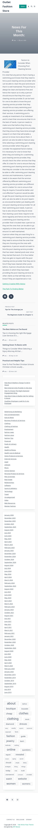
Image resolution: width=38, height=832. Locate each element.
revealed (20, 754)
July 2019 (7, 689)
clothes (23, 713)
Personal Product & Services (14, 474)
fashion (10, 736)
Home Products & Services (13, 456)
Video (6, 500)
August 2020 (8, 651)
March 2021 (8, 630)
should (8, 762)
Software (7, 485)
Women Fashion (10, 506)
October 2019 (9, 681)
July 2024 (7, 568)
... (17, 335)
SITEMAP (29, 819)
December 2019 (10, 675)
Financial (7, 441)
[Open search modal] (31, 6)
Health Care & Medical (12, 453)
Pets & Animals (9, 477)
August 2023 (8, 589)
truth (23, 771)
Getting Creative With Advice (14, 284)
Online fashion (9, 471)
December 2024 (10, 554)
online (11, 749)
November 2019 (10, 678)
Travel (6, 494)
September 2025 (10, 527)
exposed (8, 732)
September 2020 (10, 648)
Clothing (7, 423)
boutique (11, 708)
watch (9, 778)
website (22, 778)
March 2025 (8, 545)
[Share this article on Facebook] (5, 296)
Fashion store (9, 435)
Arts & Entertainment (11, 415)
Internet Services (10, 459)
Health (6, 447)
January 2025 (9, 551)
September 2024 (10, 562)
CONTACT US (11, 819)
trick (16, 771)
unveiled (29, 775)
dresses (23, 723)
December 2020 (10, 639)
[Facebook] (7, 800)
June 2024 (7, 571)
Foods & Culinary (10, 444)
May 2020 (7, 660)
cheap (9, 713)
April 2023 (8, 601)
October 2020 (9, 645)
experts (21, 728)
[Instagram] (17, 800)
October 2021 (9, 613)
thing (16, 767)
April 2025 (8, 542)
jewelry (10, 741)
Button (23, 6)
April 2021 (8, 627)
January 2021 (9, 636)
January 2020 (9, 672)
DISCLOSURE (20, 819)
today (8, 770)
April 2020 (8, 663)
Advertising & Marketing (13, 412)
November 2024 (10, 556)
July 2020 (7, 654)
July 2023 (7, 592)
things (23, 767)
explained (29, 728)
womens (26, 783)
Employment (8, 429)
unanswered (9, 775)
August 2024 (8, 565)
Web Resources (9, 503)
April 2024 (8, 577)
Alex (15, 40)
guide (23, 736)
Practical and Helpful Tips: (13, 360)
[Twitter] (12, 800)
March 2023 (8, 604)
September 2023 (10, 586)
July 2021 (7, 619)
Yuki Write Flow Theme (26, 825)
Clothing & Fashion (11, 426)
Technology (8, 491)
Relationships (9, 483)
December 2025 (10, 518)
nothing (16, 745)
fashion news (9, 432)
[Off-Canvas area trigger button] (34, 6)
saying (14, 759)
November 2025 (10, 521)
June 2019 (7, 692)
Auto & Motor (9, 418)
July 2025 (7, 533)
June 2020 (7, 657)
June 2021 (7, 621)
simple (17, 763)
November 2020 (10, 642)
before (24, 704)
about (11, 703)
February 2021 (9, 633)
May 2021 (7, 624)
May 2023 (7, 598)
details (27, 719)
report (8, 755)
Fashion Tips (8, 438)
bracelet (24, 709)
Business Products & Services (14, 420)
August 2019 (8, 686)
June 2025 (7, 536)
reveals (7, 759)
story (24, 763)
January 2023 (9, 610)
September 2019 (10, 684)
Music (6, 468)
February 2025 (9, 548)
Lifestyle (7, 465)
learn (22, 741)
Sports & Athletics (10, 488)
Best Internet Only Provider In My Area (18, 388)
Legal (6, 462)
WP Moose (16, 827)
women (11, 783)
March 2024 (8, 580)
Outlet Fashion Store (7, 6)
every (6, 728)
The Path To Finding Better (13, 289)
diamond (10, 724)
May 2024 (7, 574)
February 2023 (9, 607)
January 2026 (9, 515)
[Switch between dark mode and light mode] (29, 6)
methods (8, 745)
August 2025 (8, 530)
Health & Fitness (10, 450)
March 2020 (8, 666)
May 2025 (7, 539)
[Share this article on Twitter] (11, 296)
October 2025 (9, 524)
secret (21, 759)
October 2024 (9, 559)
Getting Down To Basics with (15, 345)
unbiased (20, 774)
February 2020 (9, 669)
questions (26, 750)
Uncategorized (9, 497)
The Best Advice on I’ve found (15, 329)
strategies (8, 766)
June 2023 (7, 595)
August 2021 (8, 616)
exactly (14, 728)
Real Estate (8, 480)
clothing (13, 719)
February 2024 (9, 583)
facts (16, 732)
